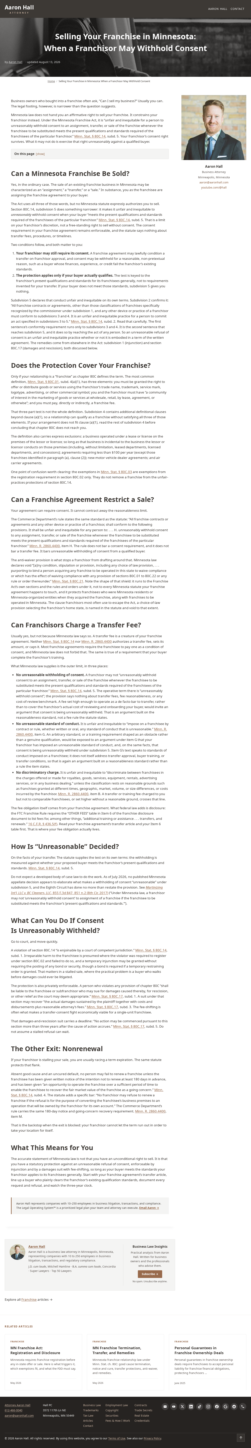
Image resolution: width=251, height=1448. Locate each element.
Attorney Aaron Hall (17, 1405)
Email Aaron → (149, 1208)
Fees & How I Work (117, 1420)
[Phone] (242, 1406)
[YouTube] (173, 1406)
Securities (111, 1415)
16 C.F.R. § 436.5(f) (42, 824)
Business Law (92, 1405)
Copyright (111, 1410)
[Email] (165, 1406)
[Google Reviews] (225, 1406)
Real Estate (142, 1415)
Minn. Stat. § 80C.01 (43, 381)
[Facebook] (216, 1406)
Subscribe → (150, 1274)
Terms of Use (116, 1438)
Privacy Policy (152, 1438)
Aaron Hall (217, 9)
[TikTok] (199, 1406)
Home (51, 81)
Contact (238, 9)
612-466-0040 (13, 1410)
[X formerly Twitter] (182, 1406)
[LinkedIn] (191, 1406)
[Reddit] (234, 1406)
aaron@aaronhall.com (213, 182)
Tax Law (88, 1415)
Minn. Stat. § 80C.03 (116, 472)
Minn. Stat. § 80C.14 (89, 136)
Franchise (29, 1299)
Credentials (142, 1420)
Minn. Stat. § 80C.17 (107, 996)
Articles (88, 1420)
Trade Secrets (143, 1410)
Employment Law (116, 1405)
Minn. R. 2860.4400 (44, 546)
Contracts (141, 1405)
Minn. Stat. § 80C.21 (67, 581)
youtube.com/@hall (214, 187)
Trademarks (91, 1410)
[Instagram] (208, 1406)
